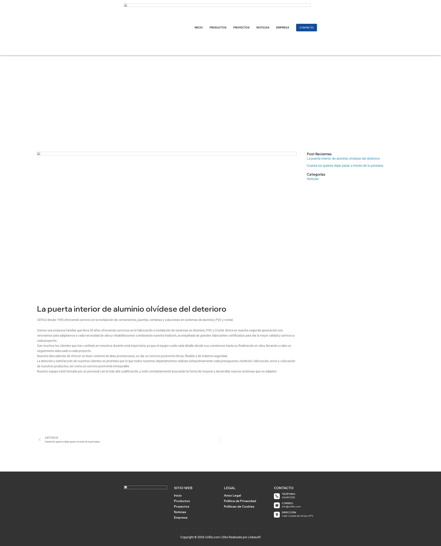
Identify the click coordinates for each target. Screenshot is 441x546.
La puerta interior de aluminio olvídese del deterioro (343, 158)
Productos (218, 27)
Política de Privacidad (240, 501)
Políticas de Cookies (239, 506)
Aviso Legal (232, 495)
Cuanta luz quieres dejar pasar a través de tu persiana (345, 165)
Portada (198, 100)
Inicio (199, 27)
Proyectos (241, 27)
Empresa (282, 27)
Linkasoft (254, 537)
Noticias (263, 27)
